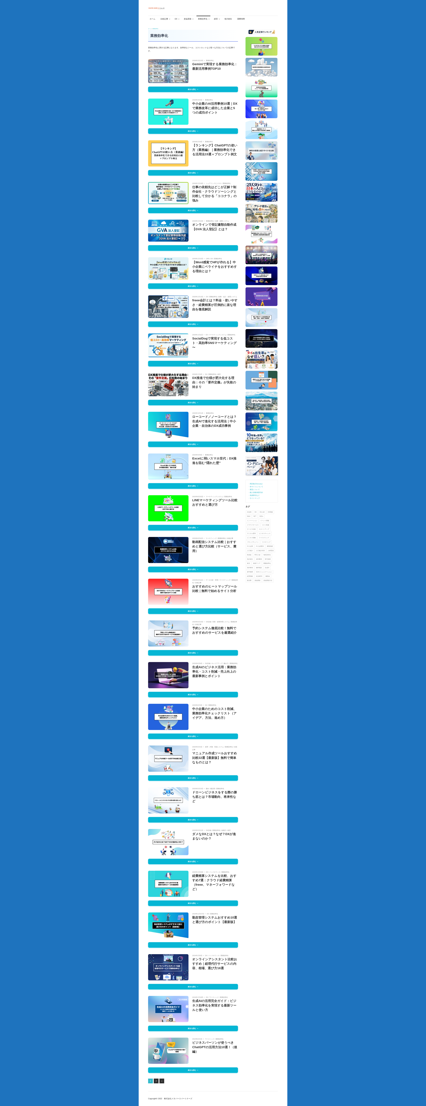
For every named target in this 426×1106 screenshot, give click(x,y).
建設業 (212, 788)
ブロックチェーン (253, 542)
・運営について (254, 489)
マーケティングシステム (217, 335)
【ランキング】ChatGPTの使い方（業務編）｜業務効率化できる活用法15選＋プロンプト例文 (214, 150)
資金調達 (187, 19)
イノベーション (252, 520)
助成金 (249, 555)
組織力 (224, 830)
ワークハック (214, 997)
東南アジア (256, 563)
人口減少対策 (260, 550)
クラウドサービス (253, 525)
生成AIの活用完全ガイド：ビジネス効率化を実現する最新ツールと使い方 (214, 1005)
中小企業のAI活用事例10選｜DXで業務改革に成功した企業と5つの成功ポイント (214, 108)
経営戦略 (250, 576)
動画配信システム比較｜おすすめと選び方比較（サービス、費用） (214, 546)
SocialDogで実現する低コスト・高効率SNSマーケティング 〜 (214, 343)
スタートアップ (264, 529)
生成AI (267, 567)
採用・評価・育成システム (214, 747)
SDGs (261, 516)
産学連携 (250, 572)
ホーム (152, 19)
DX (176, 19)
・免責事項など (254, 495)
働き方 (226, 663)
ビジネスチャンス (264, 533)
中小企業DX (260, 546)
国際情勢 (241, 19)
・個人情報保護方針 (255, 492)
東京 (248, 563)
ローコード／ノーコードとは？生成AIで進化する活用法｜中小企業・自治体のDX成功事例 (214, 421)
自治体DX (259, 576)
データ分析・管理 (212, 580)
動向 (207, 788)
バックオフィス (214, 872)
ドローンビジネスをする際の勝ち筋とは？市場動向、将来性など (214, 797)
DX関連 (270, 512)
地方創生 (228, 19)
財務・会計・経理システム (227, 297)
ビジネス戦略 (251, 538)
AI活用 (249, 512)
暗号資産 (268, 559)
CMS (207, 258)
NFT (254, 516)
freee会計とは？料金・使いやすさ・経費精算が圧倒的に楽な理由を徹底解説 (215, 305)
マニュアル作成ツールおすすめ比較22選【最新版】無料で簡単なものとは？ (214, 758)
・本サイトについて (255, 487)
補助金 (267, 576)
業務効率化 (202, 19)
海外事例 (250, 567)
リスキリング (266, 542)
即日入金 (257, 555)
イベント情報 (264, 520)
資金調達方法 (267, 580)
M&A (248, 516)
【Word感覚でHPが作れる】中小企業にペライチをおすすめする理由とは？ (214, 266)
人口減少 (250, 550)
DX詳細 (208, 622)
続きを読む (192, 89)
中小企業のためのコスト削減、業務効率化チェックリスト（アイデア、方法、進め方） (214, 713)
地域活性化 (267, 555)
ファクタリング (264, 538)
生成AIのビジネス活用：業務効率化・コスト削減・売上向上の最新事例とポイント (214, 671)
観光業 (249, 580)
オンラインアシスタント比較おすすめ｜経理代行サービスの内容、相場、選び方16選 (214, 963)
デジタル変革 (251, 533)
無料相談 (259, 567)
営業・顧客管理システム (221, 622)
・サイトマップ (254, 498)
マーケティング (211, 538)
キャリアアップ (217, 663)
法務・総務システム (222, 221)
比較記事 (164, 19)
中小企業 (250, 546)
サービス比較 (251, 529)
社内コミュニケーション (264, 572)
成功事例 (259, 559)
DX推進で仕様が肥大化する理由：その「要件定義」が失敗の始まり (214, 382)
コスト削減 (265, 525)
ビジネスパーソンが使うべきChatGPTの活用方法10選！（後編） (214, 1047)
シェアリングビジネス (213, 183)
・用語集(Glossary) (255, 484)
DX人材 (262, 512)
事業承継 (270, 546)
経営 (216, 19)
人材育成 (271, 550)
